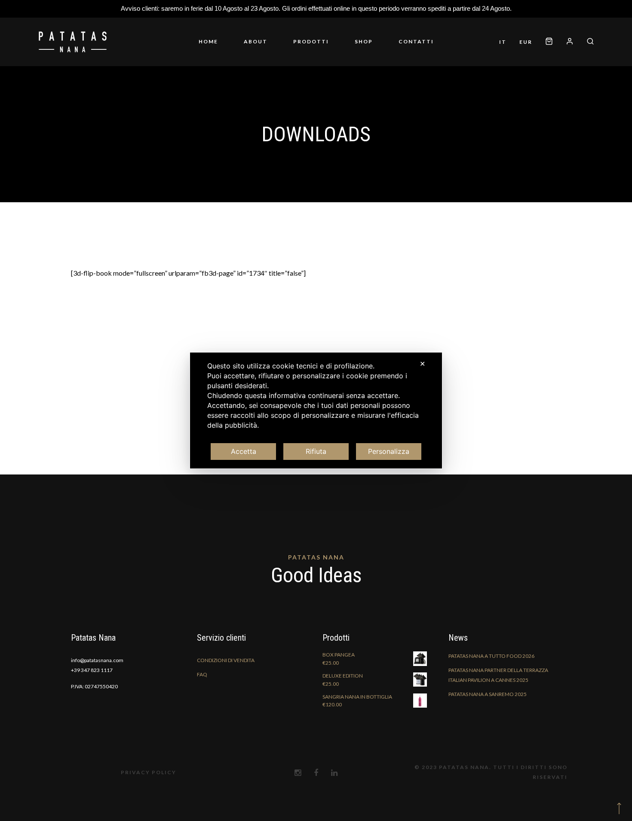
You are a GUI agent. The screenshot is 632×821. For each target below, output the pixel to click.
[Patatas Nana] (72, 41)
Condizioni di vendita (226, 660)
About (255, 41)
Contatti (416, 41)
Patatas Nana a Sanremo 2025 (487, 694)
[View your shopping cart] (549, 42)
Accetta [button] (243, 451)
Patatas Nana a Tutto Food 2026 (491, 656)
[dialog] (316, 410)
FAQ (202, 674)
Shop (364, 41)
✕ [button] (422, 363)
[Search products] (587, 42)
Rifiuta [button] (316, 451)
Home (208, 41)
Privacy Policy (148, 772)
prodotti (311, 41)
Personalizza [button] (388, 451)
